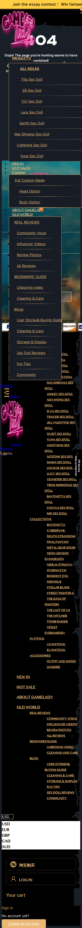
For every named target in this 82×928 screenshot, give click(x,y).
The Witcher (57, 615)
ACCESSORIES (40, 655)
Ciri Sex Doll (32, 101)
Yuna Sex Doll (31, 156)
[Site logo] (18, 50)
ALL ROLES (29, 68)
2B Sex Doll (32, 90)
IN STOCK (37, 638)
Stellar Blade (58, 587)
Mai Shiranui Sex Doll (31, 134)
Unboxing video (30, 287)
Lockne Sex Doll (60, 468)
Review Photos (29, 255)
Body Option (29, 202)
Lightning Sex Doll (32, 145)
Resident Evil (57, 576)
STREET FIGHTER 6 (60, 593)
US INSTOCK (56, 644)
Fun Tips (24, 364)
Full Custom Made (30, 180)
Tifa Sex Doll (31, 79)
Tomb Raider (57, 621)
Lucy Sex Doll (58, 473)
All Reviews (26, 266)
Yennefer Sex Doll (62, 479)
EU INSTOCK (56, 650)
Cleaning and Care (62, 752)
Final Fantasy (58, 542)
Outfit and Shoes (61, 661)
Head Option (29, 191)
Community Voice (31, 233)
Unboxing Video (60, 747)
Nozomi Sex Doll (61, 456)
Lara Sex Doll (32, 112)
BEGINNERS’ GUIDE (30, 276)
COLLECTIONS (40, 519)
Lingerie (53, 667)
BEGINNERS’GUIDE (43, 741)
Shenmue (54, 581)
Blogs (18, 309)
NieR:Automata (59, 564)
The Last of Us (58, 610)
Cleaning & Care (30, 298)
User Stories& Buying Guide (39, 320)
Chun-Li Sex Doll (60, 507)
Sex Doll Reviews (31, 353)
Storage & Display (32, 342)
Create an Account (23, 923)
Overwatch (56, 570)
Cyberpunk (56, 530)
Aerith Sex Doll (31, 123)
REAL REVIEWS (26, 222)
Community (26, 374)
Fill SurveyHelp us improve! (78, 466)
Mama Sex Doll (59, 462)
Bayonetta (56, 524)
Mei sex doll (57, 513)
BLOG (34, 758)
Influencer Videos (31, 244)
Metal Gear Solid (61, 547)
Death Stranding (61, 536)
